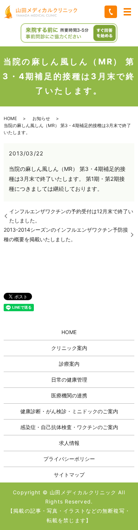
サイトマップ (69, 474)
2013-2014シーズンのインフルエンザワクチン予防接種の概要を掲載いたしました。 (66, 234)
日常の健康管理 (69, 379)
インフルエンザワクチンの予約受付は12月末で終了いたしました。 (71, 216)
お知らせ (41, 118)
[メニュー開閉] (127, 11)
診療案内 (69, 364)
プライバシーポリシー (69, 459)
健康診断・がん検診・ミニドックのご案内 (69, 411)
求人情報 (69, 443)
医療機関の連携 (69, 395)
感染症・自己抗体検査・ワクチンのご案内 (69, 427)
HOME (10, 118)
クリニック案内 (69, 348)
